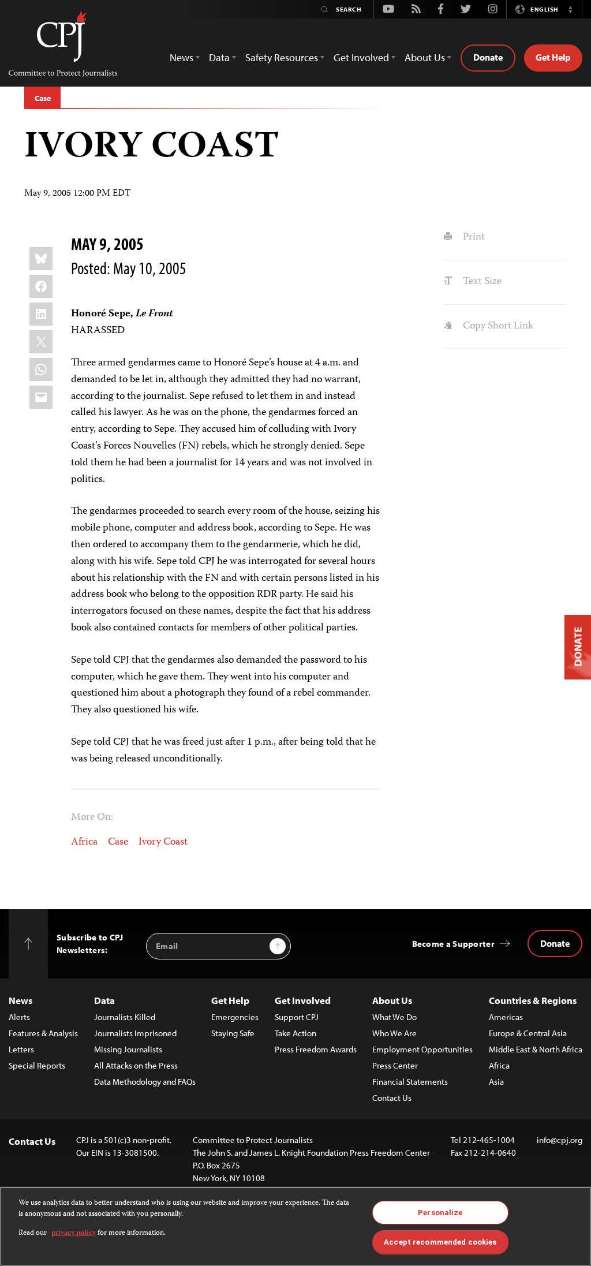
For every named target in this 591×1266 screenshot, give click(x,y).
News (20, 1000)
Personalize (440, 1212)
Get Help (553, 57)
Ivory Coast (163, 842)
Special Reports (37, 1065)
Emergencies (235, 1016)
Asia (496, 1081)
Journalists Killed (124, 1016)
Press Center (395, 1065)
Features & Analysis (43, 1033)
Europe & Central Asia (528, 1033)
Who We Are (394, 1033)
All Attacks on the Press (136, 1065)
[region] (295, 1226)
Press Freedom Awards (316, 1049)
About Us (392, 1000)
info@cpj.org (559, 1139)
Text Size (481, 281)
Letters (21, 1049)
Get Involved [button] (361, 57)
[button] (570, 9)
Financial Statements (410, 1081)
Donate (488, 57)
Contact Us (392, 1097)
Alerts (19, 1016)
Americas (506, 1016)
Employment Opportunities (422, 1049)
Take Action (295, 1033)
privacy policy (73, 1233)
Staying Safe (233, 1033)
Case (42, 98)
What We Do (394, 1016)
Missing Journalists (128, 1049)
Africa (84, 842)
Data (104, 1000)
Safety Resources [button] (281, 57)
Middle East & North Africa (535, 1049)
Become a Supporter (453, 943)
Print (472, 237)
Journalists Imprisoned (135, 1033)
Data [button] (219, 57)
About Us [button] (425, 57)
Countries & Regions (533, 1000)
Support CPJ (297, 1016)
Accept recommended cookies (440, 1242)
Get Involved (303, 1000)
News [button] (181, 57)
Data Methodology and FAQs (145, 1081)
